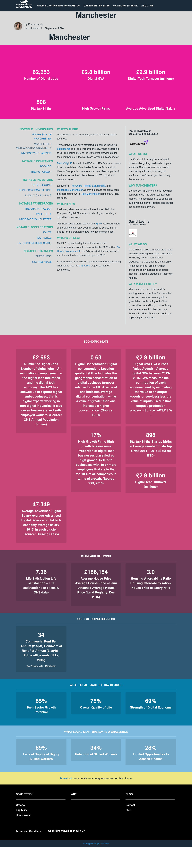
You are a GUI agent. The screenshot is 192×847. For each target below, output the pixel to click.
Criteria (20, 805)
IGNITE (47, 232)
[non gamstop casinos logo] (24, 5)
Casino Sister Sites (97, 5)
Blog (129, 794)
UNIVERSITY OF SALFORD (36, 153)
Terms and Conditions (29, 831)
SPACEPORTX (43, 214)
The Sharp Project (80, 185)
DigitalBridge (41, 261)
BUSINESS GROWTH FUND (35, 190)
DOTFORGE (44, 237)
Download (66, 778)
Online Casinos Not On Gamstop (58, 5)
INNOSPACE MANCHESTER (35, 219)
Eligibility (21, 810)
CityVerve (84, 265)
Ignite (99, 223)
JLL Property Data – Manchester (41, 665)
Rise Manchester (90, 193)
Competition (24, 794)
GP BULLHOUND (41, 185)
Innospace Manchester (70, 189)
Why (74, 794)
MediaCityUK (64, 163)
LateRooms (63, 148)
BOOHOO (46, 166)
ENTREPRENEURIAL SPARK (35, 243)
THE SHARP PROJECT (38, 208)
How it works (23, 815)
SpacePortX (99, 185)
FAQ (128, 810)
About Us (147, 5)
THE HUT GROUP (41, 171)
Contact (130, 805)
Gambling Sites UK (125, 5)
